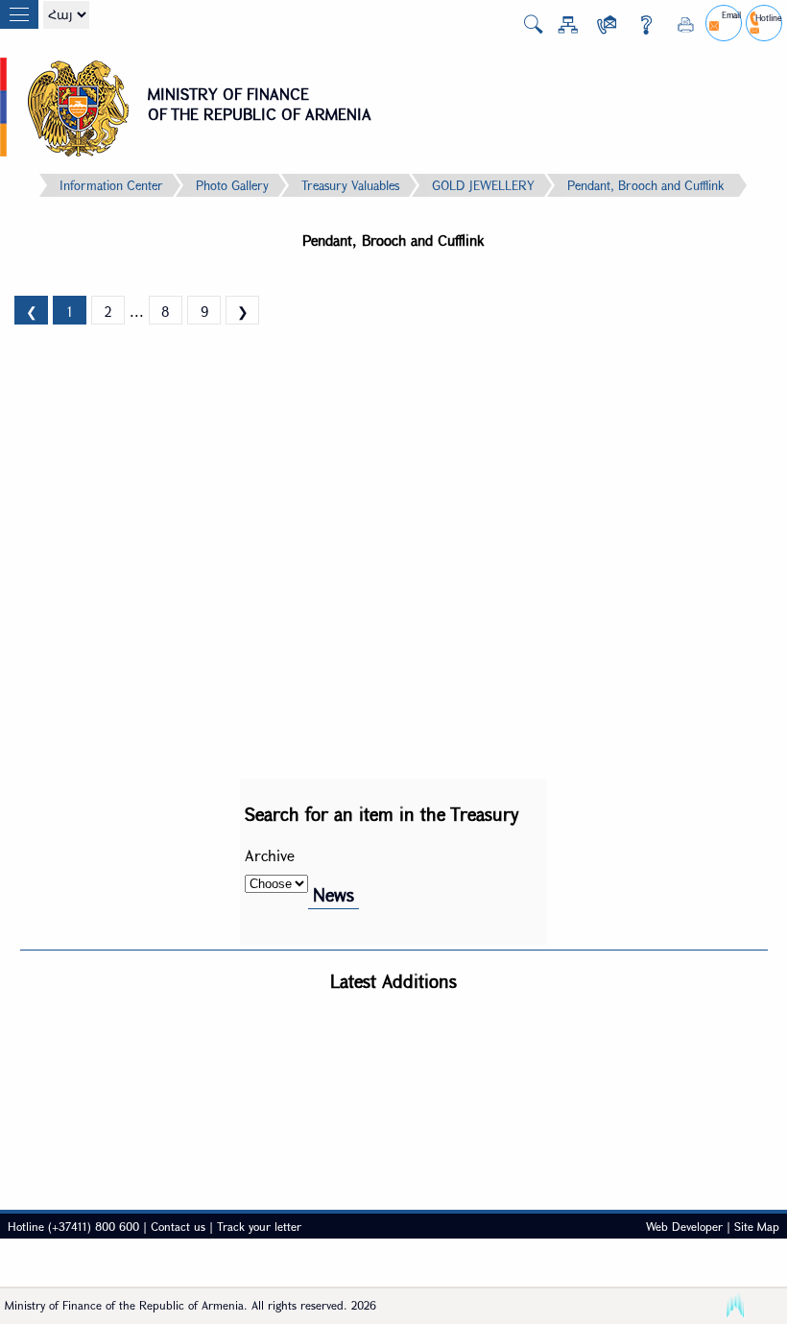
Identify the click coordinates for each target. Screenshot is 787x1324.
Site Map (756, 1226)
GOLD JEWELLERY (483, 185)
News (333, 894)
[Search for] (526, 29)
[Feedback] (600, 28)
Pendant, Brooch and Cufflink (646, 185)
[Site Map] (560, 28)
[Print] (678, 28)
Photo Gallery (232, 185)
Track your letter (259, 1226)
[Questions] (639, 28)
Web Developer (684, 1226)
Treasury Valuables (350, 185)
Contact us (178, 1226)
